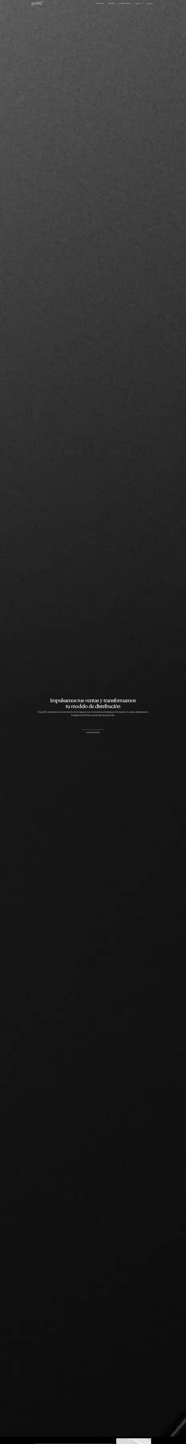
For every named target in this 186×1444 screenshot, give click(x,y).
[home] (37, 4)
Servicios (111, 3)
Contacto (149, 3)
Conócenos (100, 3)
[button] (140, 3)
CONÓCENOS (93, 732)
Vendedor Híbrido (125, 3)
